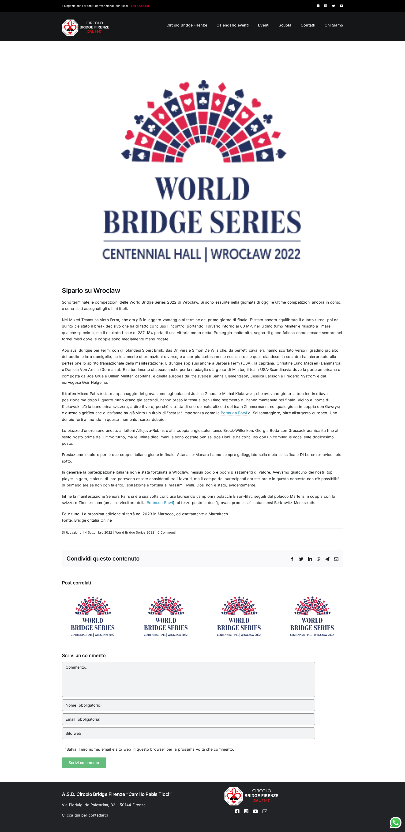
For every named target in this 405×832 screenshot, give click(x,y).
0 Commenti (167, 532)
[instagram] (325, 6)
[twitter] (333, 6)
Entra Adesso (140, 6)
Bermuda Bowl (234, 412)
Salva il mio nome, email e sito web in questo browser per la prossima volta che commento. (150, 749)
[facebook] (318, 6)
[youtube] (341, 6)
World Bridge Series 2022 (134, 532)
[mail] (264, 811)
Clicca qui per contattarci (85, 815)
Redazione (74, 532)
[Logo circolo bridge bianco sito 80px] (85, 21)
